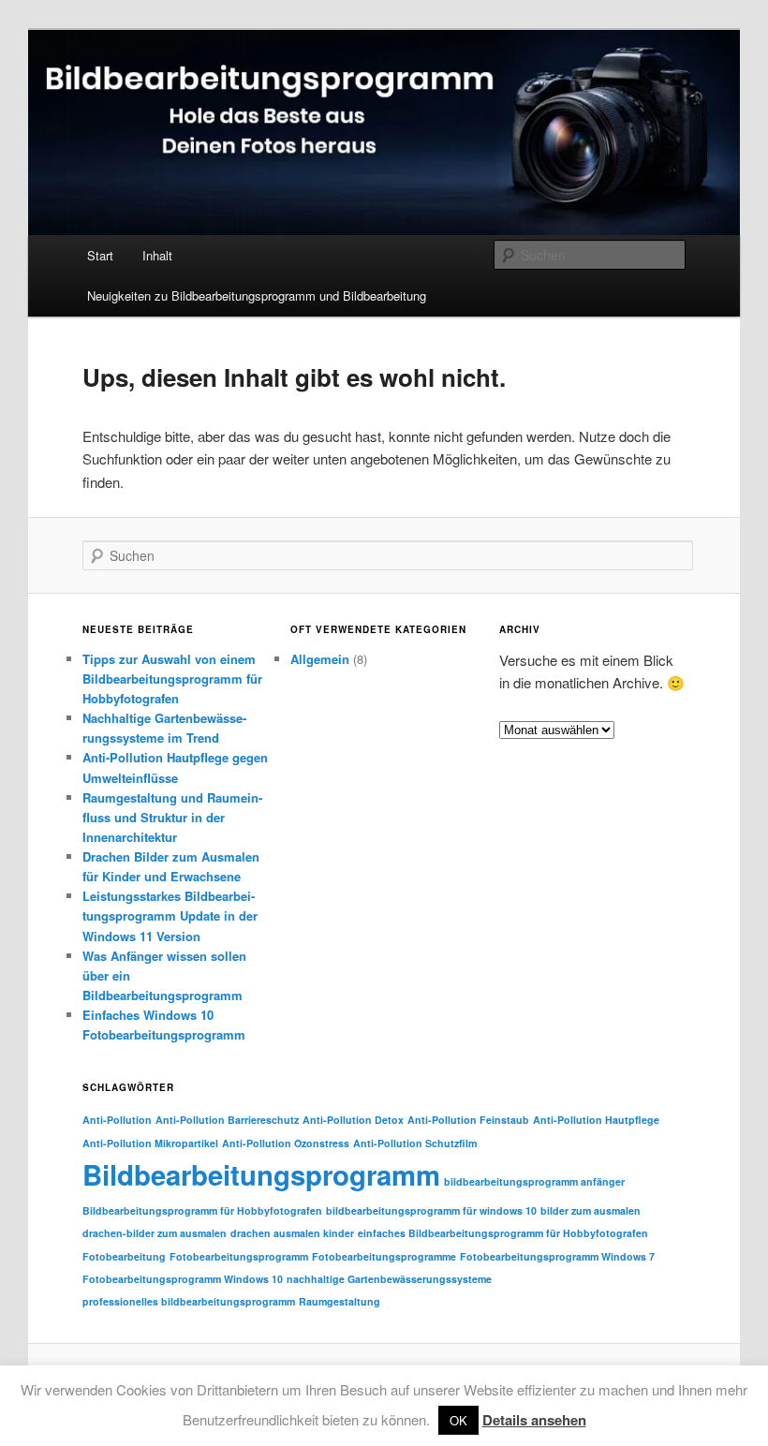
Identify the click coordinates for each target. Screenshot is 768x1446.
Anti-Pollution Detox (353, 1120)
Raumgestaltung (339, 1301)
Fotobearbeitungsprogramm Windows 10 (182, 1279)
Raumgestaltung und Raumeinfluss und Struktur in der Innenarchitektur (172, 817)
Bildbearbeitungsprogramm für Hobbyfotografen (202, 1210)
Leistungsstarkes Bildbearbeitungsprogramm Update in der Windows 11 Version (170, 915)
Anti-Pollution (117, 1120)
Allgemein (319, 659)
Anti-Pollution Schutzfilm (415, 1143)
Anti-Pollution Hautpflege (596, 1120)
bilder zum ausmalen (590, 1210)
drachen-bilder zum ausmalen (154, 1233)
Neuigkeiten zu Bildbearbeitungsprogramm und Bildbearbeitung (256, 295)
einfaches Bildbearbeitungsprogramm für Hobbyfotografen (503, 1233)
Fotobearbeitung (124, 1256)
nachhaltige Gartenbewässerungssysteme (389, 1279)
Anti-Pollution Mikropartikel (150, 1143)
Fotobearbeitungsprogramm (239, 1256)
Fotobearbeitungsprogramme (384, 1256)
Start (100, 255)
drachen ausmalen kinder (292, 1233)
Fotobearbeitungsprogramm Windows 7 (557, 1256)
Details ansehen (534, 1419)
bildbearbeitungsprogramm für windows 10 (431, 1210)
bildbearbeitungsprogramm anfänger (534, 1181)
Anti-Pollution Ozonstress (285, 1143)
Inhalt (157, 255)
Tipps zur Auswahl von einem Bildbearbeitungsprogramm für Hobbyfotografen (172, 678)
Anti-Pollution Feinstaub (468, 1120)
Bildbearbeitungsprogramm (261, 1174)
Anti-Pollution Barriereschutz (227, 1120)
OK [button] (458, 1420)
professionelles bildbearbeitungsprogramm (188, 1301)
